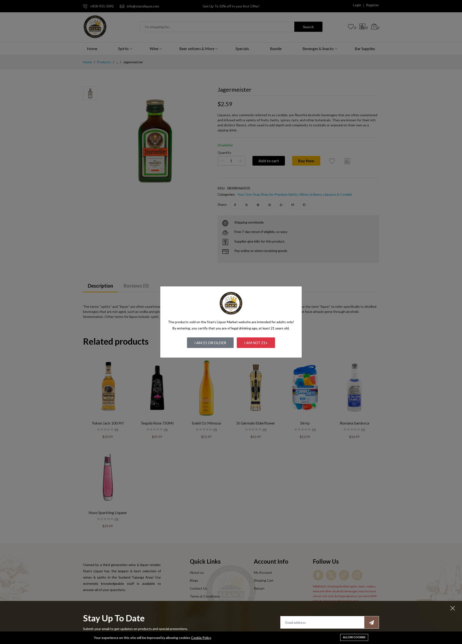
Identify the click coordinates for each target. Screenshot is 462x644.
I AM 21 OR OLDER (210, 343)
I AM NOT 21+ (256, 343)
